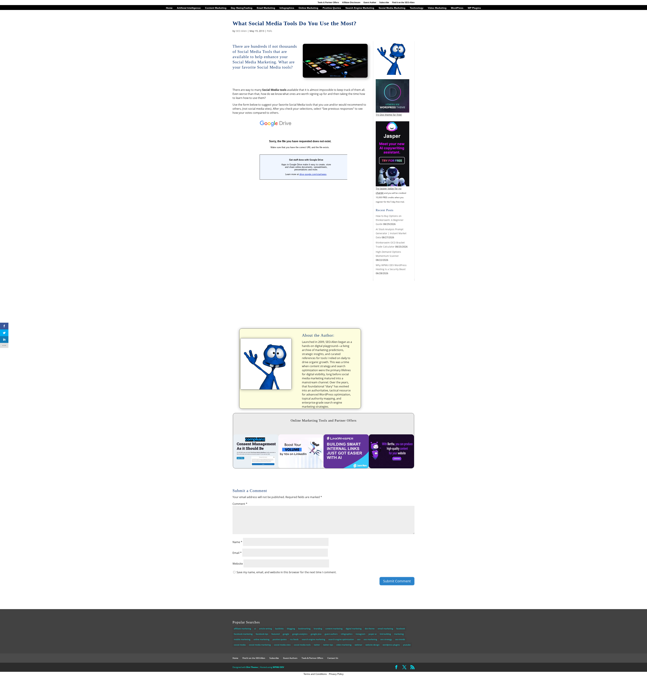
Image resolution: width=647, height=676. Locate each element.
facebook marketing (243, 634)
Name (237, 542)
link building (385, 634)
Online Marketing (308, 8)
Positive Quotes (332, 8)
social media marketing (260, 644)
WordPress (457, 8)
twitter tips (328, 644)
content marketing (334, 628)
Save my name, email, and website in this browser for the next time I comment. (286, 572)
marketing (399, 634)
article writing (265, 628)
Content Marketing (215, 8)
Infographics (287, 8)
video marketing (343, 644)
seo (358, 639)
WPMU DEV (278, 667)
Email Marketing (266, 8)
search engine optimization (341, 639)
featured (275, 634)
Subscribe (384, 3)
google (286, 634)
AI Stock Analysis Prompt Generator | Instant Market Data (391, 233)
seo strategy (386, 639)
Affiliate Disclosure (351, 3)
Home (169, 8)
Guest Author (369, 3)
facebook (400, 628)
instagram (360, 634)
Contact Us (332, 658)
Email (237, 553)
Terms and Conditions (315, 674)
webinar (358, 644)
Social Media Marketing (392, 8)
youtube (407, 644)
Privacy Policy (336, 674)
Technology (416, 8)
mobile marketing (242, 639)
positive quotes (280, 639)
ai (255, 628)
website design (372, 644)
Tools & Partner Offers (328, 3)
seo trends (400, 639)
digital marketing (354, 628)
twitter (317, 644)
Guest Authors (290, 658)
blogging (291, 628)
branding (318, 628)
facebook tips (262, 634)
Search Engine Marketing (359, 8)
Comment (240, 504)
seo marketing (370, 639)
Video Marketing (437, 8)
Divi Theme (252, 667)
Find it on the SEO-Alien (403, 3)
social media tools (302, 644)
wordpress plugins (391, 644)
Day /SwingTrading (241, 8)
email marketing (385, 628)
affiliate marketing (242, 628)
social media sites (282, 644)
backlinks (279, 628)
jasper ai (372, 634)
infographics (346, 634)
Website (238, 563)
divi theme (370, 628)
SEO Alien (241, 31)
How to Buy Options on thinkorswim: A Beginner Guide (390, 220)
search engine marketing (313, 639)
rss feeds (294, 639)
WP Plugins (474, 8)
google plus (316, 634)
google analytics (299, 634)
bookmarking (304, 628)
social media (240, 644)
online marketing (261, 639)
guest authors (331, 634)
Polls (269, 31)
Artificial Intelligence (189, 8)
